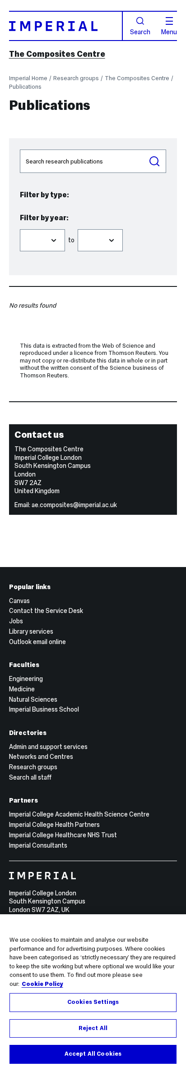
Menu (169, 31)
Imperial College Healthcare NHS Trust (63, 835)
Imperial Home (28, 78)
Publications (25, 86)
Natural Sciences (33, 699)
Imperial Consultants (38, 845)
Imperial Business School (44, 709)
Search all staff (30, 777)
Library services (31, 631)
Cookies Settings (93, 1002)
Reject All (93, 1028)
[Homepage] (66, 26)
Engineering (26, 679)
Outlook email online (37, 642)
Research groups (76, 78)
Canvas (19, 601)
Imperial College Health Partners (54, 825)
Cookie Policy (42, 984)
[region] (93, 992)
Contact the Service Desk (46, 611)
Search (140, 31)
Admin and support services (48, 747)
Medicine (22, 689)
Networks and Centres (41, 757)
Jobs (16, 621)
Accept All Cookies (93, 1053)
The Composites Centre (57, 54)
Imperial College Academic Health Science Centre (79, 814)
